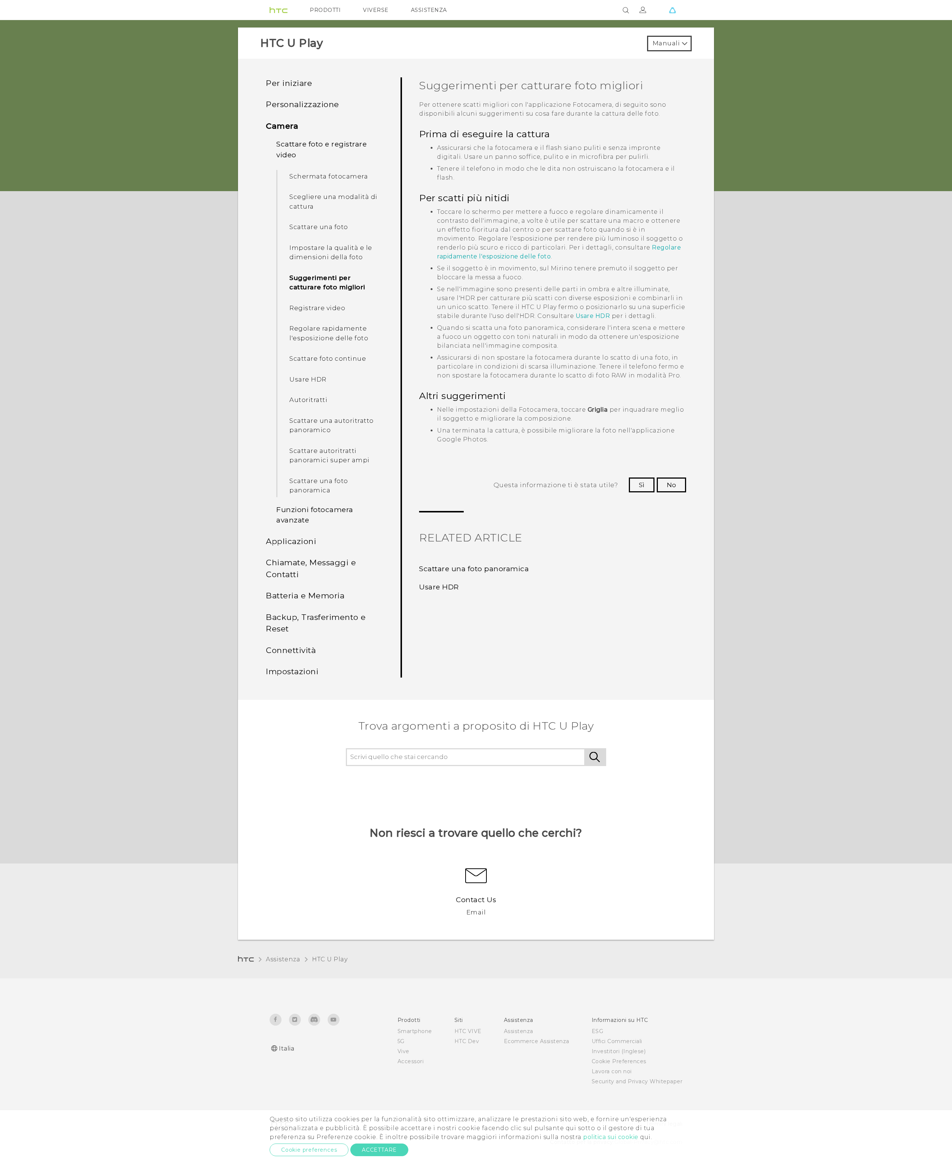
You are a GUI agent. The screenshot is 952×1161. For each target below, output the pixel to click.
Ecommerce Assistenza (536, 1041)
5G (401, 1041)
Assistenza (283, 959)
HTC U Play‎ (329, 959)
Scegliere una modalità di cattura (333, 201)
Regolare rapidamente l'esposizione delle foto (328, 333)
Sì (641, 485)
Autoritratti (308, 399)
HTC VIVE (468, 1031)
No (671, 485)
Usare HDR (308, 379)
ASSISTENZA (429, 10)
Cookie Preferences (619, 1061)
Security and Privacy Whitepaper (637, 1081)
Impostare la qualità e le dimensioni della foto (330, 252)
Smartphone (415, 1031)
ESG (598, 1031)
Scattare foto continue (327, 358)
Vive (403, 1051)
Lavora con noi (612, 1071)
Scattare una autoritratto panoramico (331, 425)
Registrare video (317, 308)
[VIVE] (672, 10)
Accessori (411, 1061)
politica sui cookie (611, 1137)
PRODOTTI (325, 10)
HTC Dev (466, 1041)
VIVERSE (376, 10)
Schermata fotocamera (328, 176)
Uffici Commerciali (617, 1041)
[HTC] (278, 10)
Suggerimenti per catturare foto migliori (327, 282)
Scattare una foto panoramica (318, 485)
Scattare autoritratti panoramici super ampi (329, 455)
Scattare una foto (318, 227)
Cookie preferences (309, 1149)
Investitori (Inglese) (619, 1051)
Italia (286, 1048)
